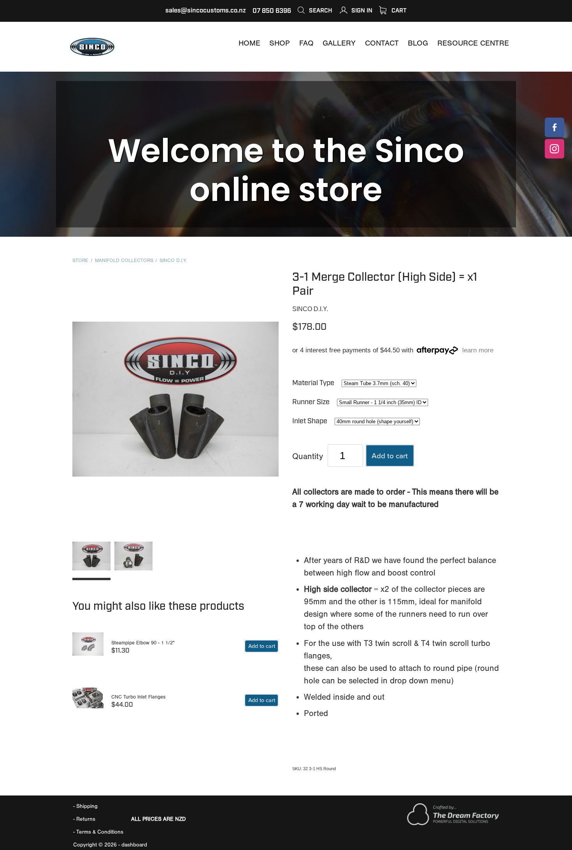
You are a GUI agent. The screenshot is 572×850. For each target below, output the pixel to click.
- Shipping (85, 806)
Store (80, 260)
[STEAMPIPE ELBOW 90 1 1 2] (88, 648)
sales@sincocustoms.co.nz (205, 11)
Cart (398, 10)
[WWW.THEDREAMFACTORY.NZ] (453, 823)
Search (319, 10)
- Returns (84, 819)
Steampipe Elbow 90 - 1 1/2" (143, 643)
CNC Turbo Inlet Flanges (138, 697)
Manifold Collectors (124, 260)
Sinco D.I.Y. (173, 260)
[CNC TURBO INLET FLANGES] (88, 701)
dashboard (134, 844)
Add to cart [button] (390, 455)
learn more (477, 350)
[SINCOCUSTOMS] (554, 127)
